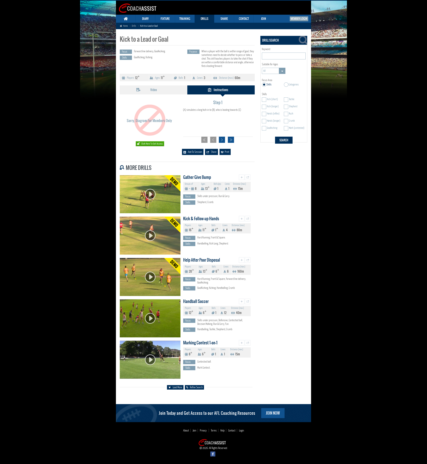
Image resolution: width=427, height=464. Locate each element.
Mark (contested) (296, 127)
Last (231, 140)
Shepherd (293, 106)
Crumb (292, 120)
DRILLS (204, 19)
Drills (134, 26)
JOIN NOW (273, 413)
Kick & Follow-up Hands (201, 219)
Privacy (203, 430)
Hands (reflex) (273, 113)
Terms (214, 430)
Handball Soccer (196, 301)
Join (194, 430)
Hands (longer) (273, 120)
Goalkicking (272, 127)
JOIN (263, 19)
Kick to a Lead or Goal (149, 26)
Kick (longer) (273, 106)
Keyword (266, 49)
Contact (231, 430)
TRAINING (184, 19)
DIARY (145, 19)
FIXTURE (165, 19)
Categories (294, 84)
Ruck (291, 113)
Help (222, 430)
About (186, 430)
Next (222, 140)
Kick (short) (272, 99)
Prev (213, 140)
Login (241, 430)
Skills (269, 84)
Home (125, 26)
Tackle (291, 99)
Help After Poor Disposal (201, 260)
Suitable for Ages (270, 64)
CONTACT (244, 19)
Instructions (221, 90)
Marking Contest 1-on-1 (200, 343)
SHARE (224, 19)
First (204, 140)
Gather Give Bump (197, 177)
